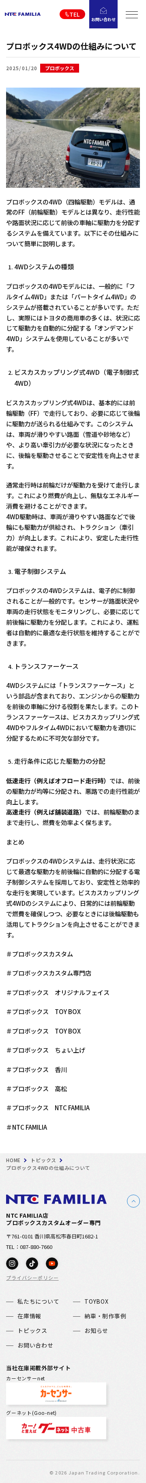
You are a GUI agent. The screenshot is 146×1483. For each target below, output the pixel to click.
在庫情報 (29, 1316)
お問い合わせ (35, 1345)
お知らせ (96, 1330)
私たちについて (38, 1301)
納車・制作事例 (105, 1316)
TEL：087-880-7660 (29, 1246)
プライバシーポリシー (32, 1277)
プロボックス (59, 67)
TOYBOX (96, 1301)
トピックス (32, 1330)
